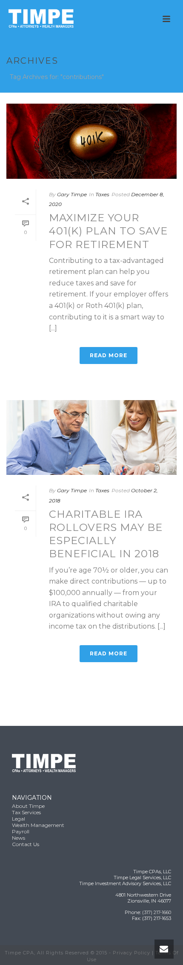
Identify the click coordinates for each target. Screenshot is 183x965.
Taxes (102, 194)
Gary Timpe (72, 194)
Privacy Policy (131, 953)
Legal (18, 818)
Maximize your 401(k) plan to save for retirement (108, 231)
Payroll (20, 831)
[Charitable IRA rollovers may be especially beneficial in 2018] (91, 437)
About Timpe (28, 806)
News (18, 838)
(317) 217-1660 (156, 912)
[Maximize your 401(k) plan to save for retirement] (91, 141)
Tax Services (26, 812)
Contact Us (25, 844)
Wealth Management (38, 825)
